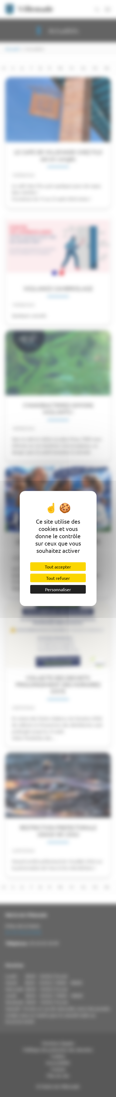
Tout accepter (58, 566)
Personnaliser (58, 589)
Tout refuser (58, 578)
